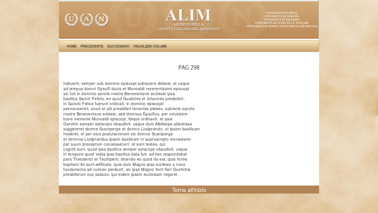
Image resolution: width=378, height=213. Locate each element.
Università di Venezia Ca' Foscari (282, 22)
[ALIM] (189, 19)
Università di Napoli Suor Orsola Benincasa (281, 26)
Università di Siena (281, 12)
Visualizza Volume (150, 46)
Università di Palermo (282, 19)
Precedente (92, 46)
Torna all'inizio (189, 190)
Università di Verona (282, 16)
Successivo (118, 46)
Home (72, 46)
